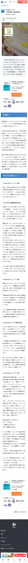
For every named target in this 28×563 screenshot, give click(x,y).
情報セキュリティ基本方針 (7, 548)
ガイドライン (4, 552)
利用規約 (3, 541)
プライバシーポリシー (6, 545)
